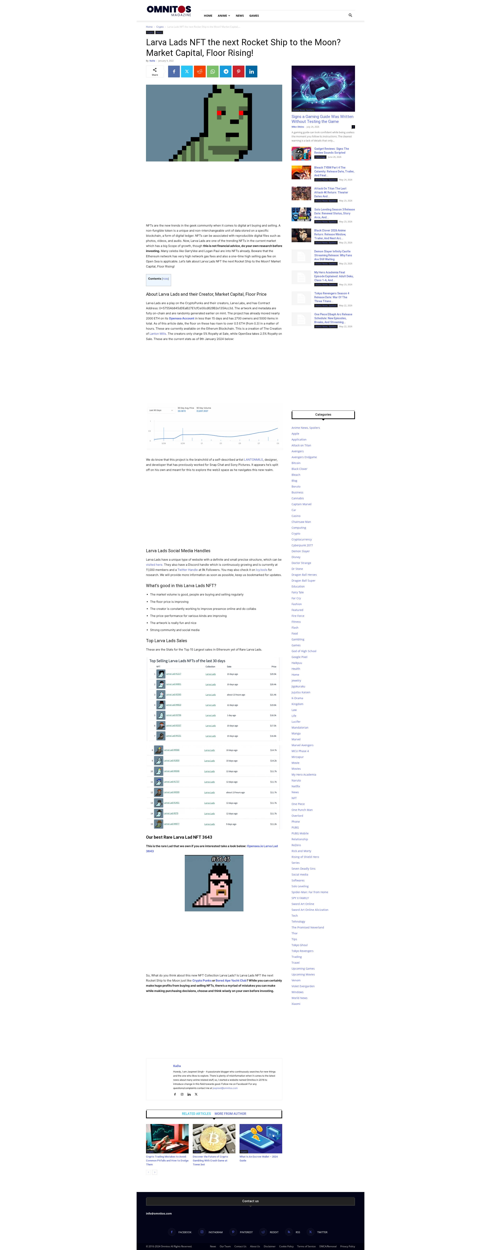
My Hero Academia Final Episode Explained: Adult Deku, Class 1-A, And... (333, 276)
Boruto (296, 486)
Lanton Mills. (158, 333)
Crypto (160, 26)
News (240, 15)
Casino (296, 516)
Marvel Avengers (303, 745)
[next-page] (154, 1172)
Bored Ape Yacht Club (231, 980)
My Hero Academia (304, 774)
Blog (294, 480)
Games (254, 15)
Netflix (296, 786)
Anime (222, 15)
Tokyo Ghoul (300, 945)
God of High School (304, 651)
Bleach (296, 475)
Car (294, 510)
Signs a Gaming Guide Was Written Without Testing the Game (322, 119)
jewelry (296, 680)
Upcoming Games (303, 968)
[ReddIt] (200, 71)
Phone (296, 821)
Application (299, 439)
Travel (296, 962)
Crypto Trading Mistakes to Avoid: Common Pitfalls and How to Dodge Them (167, 1160)
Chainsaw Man (301, 522)
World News (299, 998)
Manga (296, 733)
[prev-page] (148, 1172)
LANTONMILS (253, 459)
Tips (294, 939)
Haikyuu (297, 663)
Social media (300, 874)
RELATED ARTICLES (196, 1113)
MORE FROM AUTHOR (230, 1113)
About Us (255, 1246)
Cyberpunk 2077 (302, 545)
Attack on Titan (301, 445)
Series (296, 863)
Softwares (298, 880)
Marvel (296, 739)
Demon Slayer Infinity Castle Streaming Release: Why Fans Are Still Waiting (333, 255)
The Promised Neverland (308, 927)
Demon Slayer (301, 551)
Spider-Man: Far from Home (310, 892)
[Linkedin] (251, 71)
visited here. (154, 565)
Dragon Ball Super (303, 580)
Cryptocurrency (302, 539)
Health (296, 669)
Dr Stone (297, 569)
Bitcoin (296, 463)
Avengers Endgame (304, 457)
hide (165, 278)
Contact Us (240, 1246)
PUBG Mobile (300, 833)
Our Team (225, 1246)
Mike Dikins (298, 126)
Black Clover (299, 469)
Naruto (296, 780)
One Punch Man (302, 810)
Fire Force (298, 616)
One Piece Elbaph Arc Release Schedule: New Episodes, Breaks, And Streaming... (333, 318)
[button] (350, 16)
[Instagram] (183, 1094)
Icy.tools (261, 570)
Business (297, 492)
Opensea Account (181, 318)
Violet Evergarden (303, 986)
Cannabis (298, 498)
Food (295, 633)
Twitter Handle (188, 570)
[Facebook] (174, 71)
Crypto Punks (202, 980)
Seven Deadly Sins (303, 868)
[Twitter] (187, 71)
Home (208, 15)
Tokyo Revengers (303, 951)
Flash (295, 627)
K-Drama (297, 698)
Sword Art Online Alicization (310, 910)
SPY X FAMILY (300, 898)
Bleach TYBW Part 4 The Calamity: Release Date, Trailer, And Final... (334, 171)
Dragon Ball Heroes (304, 575)
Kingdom (297, 704)
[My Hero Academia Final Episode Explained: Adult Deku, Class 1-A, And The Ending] (301, 277)
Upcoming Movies (303, 974)
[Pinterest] (238, 71)
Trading (297, 957)
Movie (295, 763)
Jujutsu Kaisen (301, 692)
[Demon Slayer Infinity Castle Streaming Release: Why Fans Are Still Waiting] (301, 256)
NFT (294, 798)
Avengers (298, 451)
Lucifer (296, 721)
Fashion (297, 604)
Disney (296, 557)
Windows (298, 992)
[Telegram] (226, 71)
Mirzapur (298, 757)
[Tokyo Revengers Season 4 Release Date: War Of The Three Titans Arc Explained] (301, 298)
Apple (295, 433)
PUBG (295, 827)
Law (294, 710)
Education (298, 586)
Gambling (298, 639)
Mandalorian (300, 727)
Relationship (300, 839)
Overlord (297, 816)
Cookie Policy (286, 1246)
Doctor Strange (301, 563)
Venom (296, 980)
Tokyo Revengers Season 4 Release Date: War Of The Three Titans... (331, 297)
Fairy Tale (298, 592)
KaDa (152, 60)
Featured (297, 610)
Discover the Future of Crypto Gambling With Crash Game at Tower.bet (210, 1160)
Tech (295, 915)
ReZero (296, 845)
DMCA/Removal (328, 1246)
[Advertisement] (214, 194)
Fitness (296, 622)
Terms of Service (306, 1246)
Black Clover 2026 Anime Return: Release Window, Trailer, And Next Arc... (330, 234)
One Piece (298, 804)
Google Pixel (299, 657)
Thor (295, 933)
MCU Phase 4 (300, 751)
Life (294, 716)
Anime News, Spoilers (303, 110)
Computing (299, 527)
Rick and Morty (301, 851)
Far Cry (296, 598)
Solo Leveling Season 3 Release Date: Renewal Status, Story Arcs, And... (334, 213)
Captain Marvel (302, 504)
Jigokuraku (298, 686)
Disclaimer (270, 1246)
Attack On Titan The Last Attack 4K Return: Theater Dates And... (331, 192)
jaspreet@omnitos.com (225, 1088)
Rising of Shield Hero (305, 857)
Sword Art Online (303, 904)
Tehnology (320, 157)
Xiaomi (296, 1004)
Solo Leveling (300, 886)
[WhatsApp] (213, 71)
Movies (296, 768)
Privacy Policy (347, 1246)
